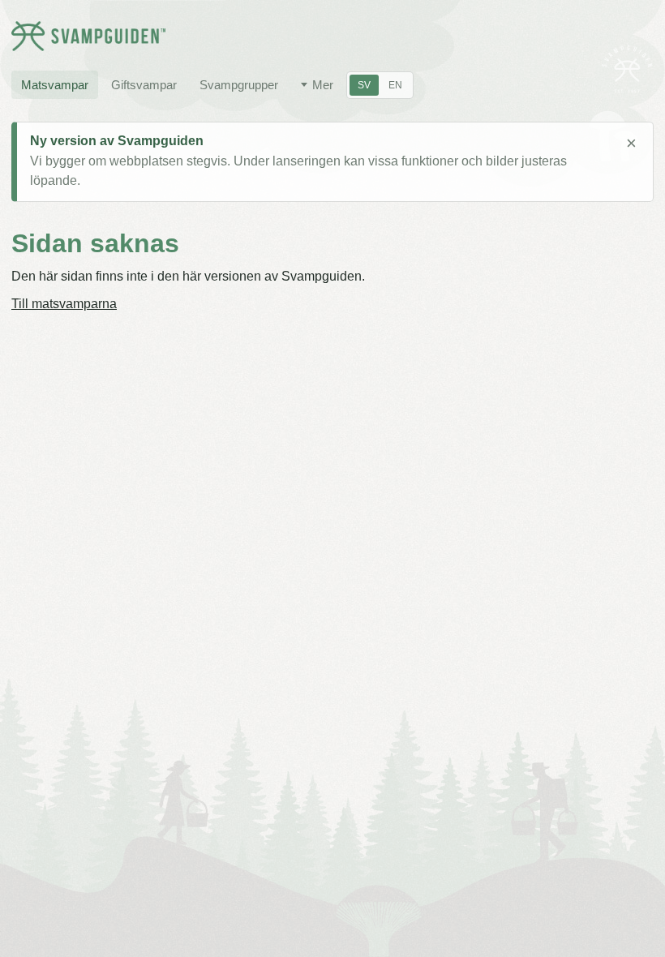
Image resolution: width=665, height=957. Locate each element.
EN (395, 85)
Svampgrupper (239, 85)
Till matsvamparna (64, 304)
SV (364, 85)
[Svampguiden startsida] (88, 36)
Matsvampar (54, 85)
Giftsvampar (144, 85)
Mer (322, 85)
